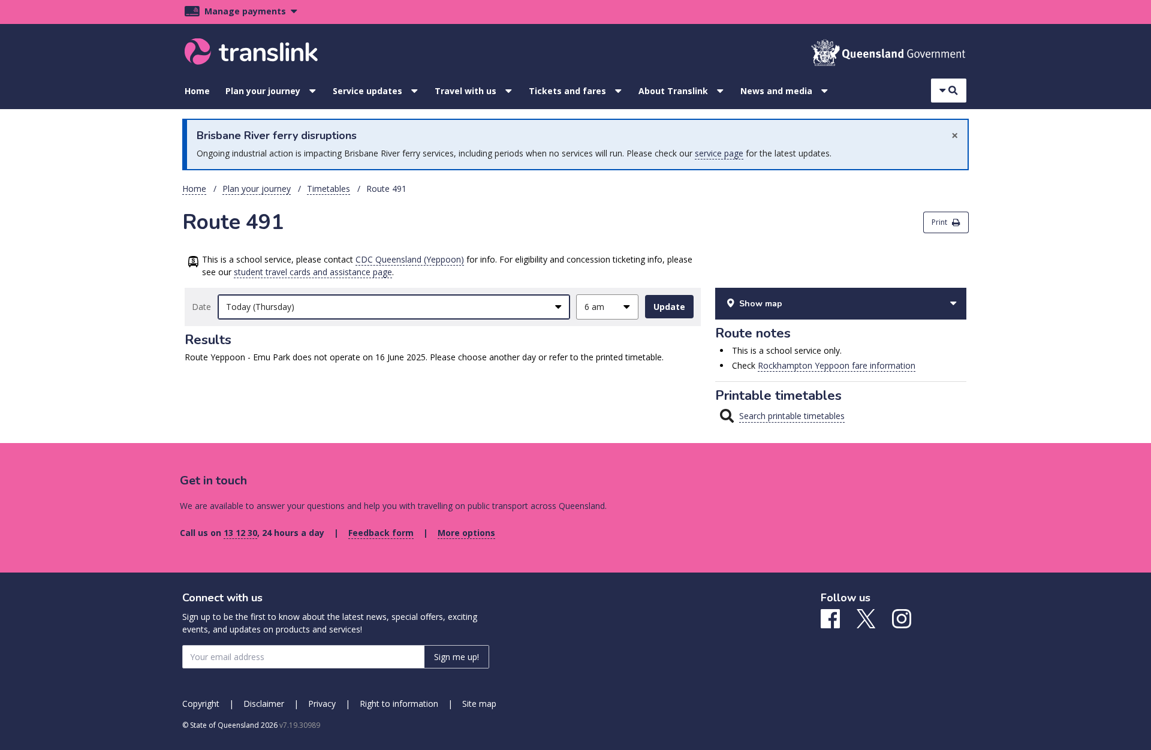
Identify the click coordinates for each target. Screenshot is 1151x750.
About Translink (673, 91)
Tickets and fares (567, 91)
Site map (479, 703)
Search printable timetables (792, 415)
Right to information (399, 703)
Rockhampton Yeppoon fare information (836, 365)
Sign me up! (456, 656)
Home (197, 91)
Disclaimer (263, 703)
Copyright (200, 703)
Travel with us (465, 91)
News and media (776, 91)
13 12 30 (240, 532)
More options (466, 532)
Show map (760, 303)
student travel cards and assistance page (313, 272)
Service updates (367, 91)
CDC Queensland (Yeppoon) (409, 259)
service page (719, 153)
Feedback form (381, 532)
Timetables (328, 188)
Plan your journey (262, 91)
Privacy (322, 703)
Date (201, 306)
